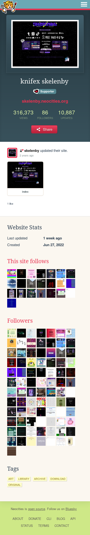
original (14, 485)
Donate (35, 518)
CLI (49, 518)
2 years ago (27, 155)
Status (27, 525)
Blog (61, 518)
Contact (61, 525)
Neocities (17, 508)
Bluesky (71, 508)
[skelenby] (12, 153)
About (17, 518)
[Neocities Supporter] (45, 92)
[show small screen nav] (84, 4)
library (23, 479)
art (10, 479)
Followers (20, 321)
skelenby (31, 150)
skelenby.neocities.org (45, 101)
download (58, 479)
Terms (43, 525)
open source (36, 508)
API (73, 518)
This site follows (28, 261)
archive (40, 479)
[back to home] (9, 6)
